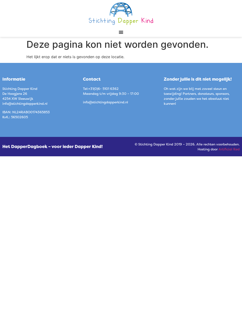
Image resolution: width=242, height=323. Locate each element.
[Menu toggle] (121, 32)
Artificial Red (229, 149)
